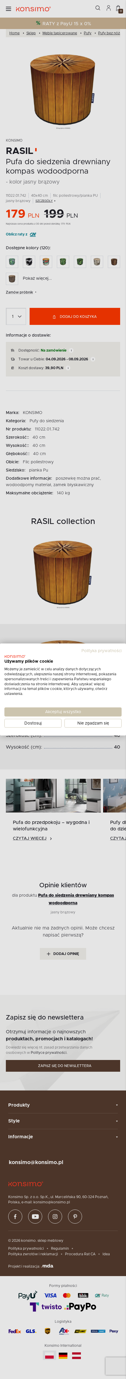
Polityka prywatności (101, 651)
